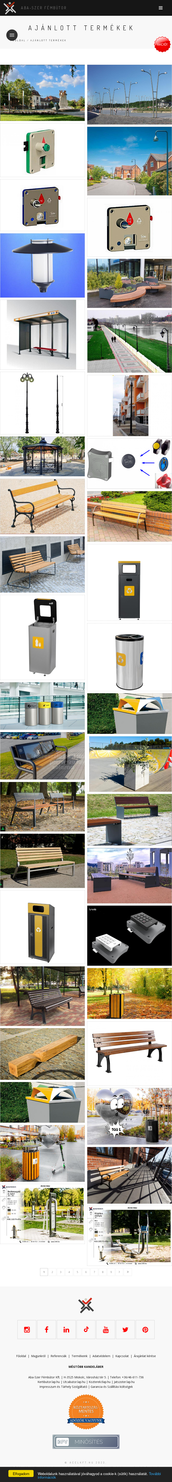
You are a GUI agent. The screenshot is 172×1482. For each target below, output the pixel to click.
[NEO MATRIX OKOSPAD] (42, 756)
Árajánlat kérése (145, 1356)
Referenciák (58, 1356)
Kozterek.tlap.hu (100, 1382)
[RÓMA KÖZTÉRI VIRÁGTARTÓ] (129, 764)
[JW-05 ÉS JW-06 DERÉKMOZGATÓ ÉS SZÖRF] (42, 1214)
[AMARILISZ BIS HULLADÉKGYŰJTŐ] (129, 993)
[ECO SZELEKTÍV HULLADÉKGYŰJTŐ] (42, 1102)
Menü (12, 35)
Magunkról (38, 1356)
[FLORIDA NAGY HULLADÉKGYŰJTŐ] (42, 1153)
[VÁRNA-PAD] (42, 506)
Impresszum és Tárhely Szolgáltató (63, 1387)
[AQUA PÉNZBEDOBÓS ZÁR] (42, 150)
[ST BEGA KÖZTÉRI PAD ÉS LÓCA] (42, 806)
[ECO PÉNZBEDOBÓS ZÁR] (42, 205)
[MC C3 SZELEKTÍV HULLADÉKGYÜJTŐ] (42, 706)
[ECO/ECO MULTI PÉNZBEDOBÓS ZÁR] (129, 227)
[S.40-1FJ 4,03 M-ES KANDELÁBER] (129, 341)
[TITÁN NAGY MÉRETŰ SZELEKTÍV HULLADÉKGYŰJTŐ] (42, 927)
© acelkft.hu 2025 (85, 1462)
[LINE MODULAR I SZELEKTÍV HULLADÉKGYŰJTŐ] (42, 637)
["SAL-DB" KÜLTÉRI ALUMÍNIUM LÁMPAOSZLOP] (129, 95)
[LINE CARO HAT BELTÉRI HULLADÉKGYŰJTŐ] (129, 582)
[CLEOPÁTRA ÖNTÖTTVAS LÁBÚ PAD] (129, 516)
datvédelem (102, 1356)
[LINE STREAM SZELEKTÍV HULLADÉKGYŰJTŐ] (129, 657)
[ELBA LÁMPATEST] (42, 265)
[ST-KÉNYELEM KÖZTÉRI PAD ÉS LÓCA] (42, 861)
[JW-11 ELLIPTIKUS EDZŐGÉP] (129, 1236)
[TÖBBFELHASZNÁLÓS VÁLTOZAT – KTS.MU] (129, 463)
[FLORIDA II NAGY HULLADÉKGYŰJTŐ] (129, 1116)
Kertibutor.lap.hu (49, 1382)
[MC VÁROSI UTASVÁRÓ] (42, 334)
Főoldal (18, 40)
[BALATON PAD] (129, 1053)
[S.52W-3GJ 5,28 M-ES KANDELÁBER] (42, 403)
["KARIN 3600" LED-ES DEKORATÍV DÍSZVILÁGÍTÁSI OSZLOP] (42, 93)
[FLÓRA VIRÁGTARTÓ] (129, 283)
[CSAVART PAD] (42, 1054)
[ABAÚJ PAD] (42, 996)
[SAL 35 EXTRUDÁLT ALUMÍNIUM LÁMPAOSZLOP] (129, 405)
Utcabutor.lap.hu (74, 1382)
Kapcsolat (122, 1356)
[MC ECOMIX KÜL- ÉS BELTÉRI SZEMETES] (129, 713)
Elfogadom (21, 1473)
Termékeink (79, 1356)
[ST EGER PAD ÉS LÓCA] (129, 820)
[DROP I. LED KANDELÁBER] (129, 161)
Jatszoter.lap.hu (124, 1382)
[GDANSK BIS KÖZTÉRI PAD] (129, 1175)
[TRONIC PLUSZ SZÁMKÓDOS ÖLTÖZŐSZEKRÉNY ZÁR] (129, 935)
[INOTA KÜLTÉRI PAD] (42, 564)
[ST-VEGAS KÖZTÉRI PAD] (129, 875)
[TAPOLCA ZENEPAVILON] (42, 456)
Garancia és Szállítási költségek (112, 1387)
